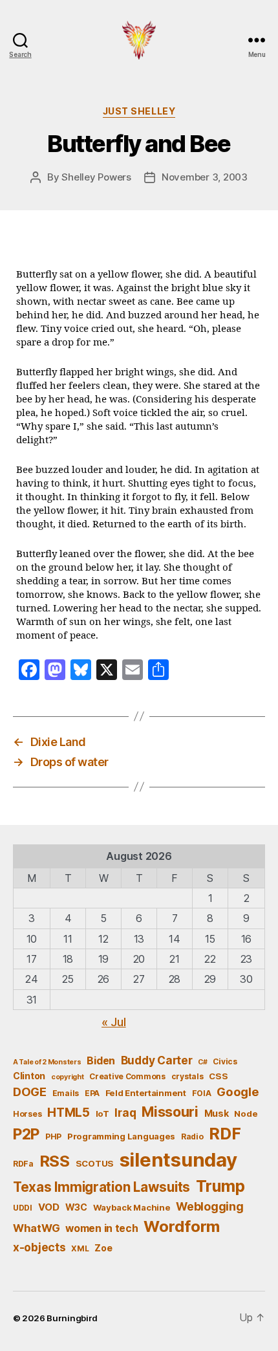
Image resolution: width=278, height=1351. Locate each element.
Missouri (170, 1111)
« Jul (114, 1022)
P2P (26, 1134)
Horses (27, 1114)
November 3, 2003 (205, 177)
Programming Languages (121, 1136)
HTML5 (68, 1112)
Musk (216, 1113)
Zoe (103, 1247)
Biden (101, 1061)
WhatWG (36, 1228)
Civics (225, 1061)
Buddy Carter (157, 1060)
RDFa (23, 1164)
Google (238, 1091)
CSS (218, 1076)
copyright (67, 1077)
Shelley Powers (96, 177)
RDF (225, 1133)
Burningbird (72, 1318)
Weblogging (209, 1206)
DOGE (30, 1091)
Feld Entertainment (145, 1093)
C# (202, 1062)
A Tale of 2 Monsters (47, 1062)
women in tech (101, 1228)
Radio (192, 1136)
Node (245, 1113)
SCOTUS (95, 1163)
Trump (220, 1186)
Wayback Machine (132, 1207)
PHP (53, 1136)
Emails (65, 1093)
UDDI (22, 1208)
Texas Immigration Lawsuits (101, 1187)
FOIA (201, 1093)
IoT (102, 1113)
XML (80, 1248)
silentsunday (178, 1159)
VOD (48, 1207)
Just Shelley (139, 110)
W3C (76, 1207)
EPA (92, 1093)
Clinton (29, 1075)
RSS (54, 1161)
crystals (187, 1076)
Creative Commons (127, 1076)
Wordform (182, 1226)
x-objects (39, 1247)
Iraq (125, 1112)
